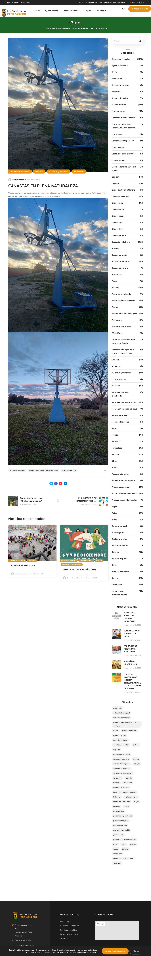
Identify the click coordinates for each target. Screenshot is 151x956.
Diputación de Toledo (121, 754)
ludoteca (116, 386)
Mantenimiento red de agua (124, 409)
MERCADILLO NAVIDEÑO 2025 (79, 569)
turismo (125, 849)
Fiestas (115, 307)
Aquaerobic (117, 78)
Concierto (116, 177)
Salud (114, 519)
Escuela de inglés (119, 255)
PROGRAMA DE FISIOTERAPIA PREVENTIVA (130, 649)
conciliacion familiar (121, 745)
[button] (123, 9)
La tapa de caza (119, 379)
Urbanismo (117, 584)
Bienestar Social (119, 104)
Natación (116, 441)
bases (115, 731)
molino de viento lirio (121, 802)
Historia (115, 360)
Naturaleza (79, 171)
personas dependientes (122, 816)
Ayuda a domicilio (120, 98)
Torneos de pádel (119, 558)
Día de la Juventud (120, 196)
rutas (115, 844)
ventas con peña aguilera (123, 858)
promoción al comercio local (124, 839)
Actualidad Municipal (61, 28)
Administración (18, 180)
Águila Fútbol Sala (120, 65)
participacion (118, 811)
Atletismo (116, 91)
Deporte (39, 171)
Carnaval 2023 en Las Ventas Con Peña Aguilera (123, 126)
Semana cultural (119, 526)
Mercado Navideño (86, 560)
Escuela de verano (120, 268)
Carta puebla (118, 147)
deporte (116, 750)
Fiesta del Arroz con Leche (123, 300)
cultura (135, 745)
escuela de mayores (121, 764)
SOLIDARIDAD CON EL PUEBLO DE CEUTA (132, 634)
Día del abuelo (118, 216)
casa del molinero (120, 740)
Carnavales (32, 560)
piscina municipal (120, 825)
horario (116, 783)
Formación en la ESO (121, 326)
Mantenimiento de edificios (124, 402)
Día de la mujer (118, 203)
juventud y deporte (69, 470)
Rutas (114, 513)
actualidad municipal (17, 470)
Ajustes (136, 951)
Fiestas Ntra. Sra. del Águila (124, 313)
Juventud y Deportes (58, 171)
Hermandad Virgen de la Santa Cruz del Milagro (123, 351)
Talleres (115, 552)
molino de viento (131, 797)
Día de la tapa (118, 209)
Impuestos (116, 366)
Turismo (115, 578)
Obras (114, 461)
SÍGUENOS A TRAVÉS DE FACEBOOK (18, 2)
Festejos (115, 287)
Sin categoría (118, 532)
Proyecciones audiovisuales (124, 500)
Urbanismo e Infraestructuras (119, 593)
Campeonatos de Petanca (123, 117)
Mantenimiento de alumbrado (120, 394)
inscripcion (128, 783)
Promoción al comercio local (72, 565)
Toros (114, 565)
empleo (136, 759)
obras (126, 806)
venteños (117, 863)
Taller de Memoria (120, 545)
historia (129, 778)
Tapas (115, 849)
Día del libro (117, 229)
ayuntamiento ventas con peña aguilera (43, 470)
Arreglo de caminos (120, 85)
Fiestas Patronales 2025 (122, 773)
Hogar (46, 28)
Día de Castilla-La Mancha (123, 190)
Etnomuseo (117, 274)
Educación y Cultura (121, 242)
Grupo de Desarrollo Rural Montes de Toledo (123, 341)
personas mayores (120, 821)
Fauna (114, 281)
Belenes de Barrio (129, 731)
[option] (32, 551)
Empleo (115, 248)
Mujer (114, 428)
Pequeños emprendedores (124, 480)
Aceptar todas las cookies (115, 951)
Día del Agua (117, 222)
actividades (117, 708)
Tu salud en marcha (120, 571)
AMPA (114, 72)
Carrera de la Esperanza (123, 141)
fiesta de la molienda (121, 768)
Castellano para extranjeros (124, 154)
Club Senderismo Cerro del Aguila (124, 169)
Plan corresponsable (121, 487)
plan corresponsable (121, 830)
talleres (133, 844)
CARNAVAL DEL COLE (23, 565)
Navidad (99, 560)
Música (115, 435)
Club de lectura (118, 160)
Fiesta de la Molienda (121, 294)
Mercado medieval (120, 415)
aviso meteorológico (121, 718)
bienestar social (119, 735)
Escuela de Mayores (121, 261)
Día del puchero (119, 235)
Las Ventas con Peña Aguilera (124, 792)
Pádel (114, 467)
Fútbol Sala (117, 333)
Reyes (114, 506)
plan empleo (118, 835)
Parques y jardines (120, 474)
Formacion (117, 320)
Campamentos (118, 111)
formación (117, 778)
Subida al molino (119, 539)
